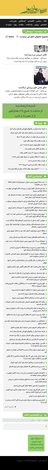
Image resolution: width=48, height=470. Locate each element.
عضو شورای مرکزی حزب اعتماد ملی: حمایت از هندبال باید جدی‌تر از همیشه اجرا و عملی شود (27, 196)
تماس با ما (43, 28)
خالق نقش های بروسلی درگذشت (32, 87)
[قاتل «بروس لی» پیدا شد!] (41, 51)
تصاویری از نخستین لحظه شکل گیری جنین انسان (29, 385)
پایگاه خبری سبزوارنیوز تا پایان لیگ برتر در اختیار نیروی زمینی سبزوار (27, 232)
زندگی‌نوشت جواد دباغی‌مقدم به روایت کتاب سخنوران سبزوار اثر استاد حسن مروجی (26, 309)
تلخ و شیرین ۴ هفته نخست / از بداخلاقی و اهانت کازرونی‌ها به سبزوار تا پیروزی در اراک (26, 284)
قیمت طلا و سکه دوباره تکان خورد (34, 140)
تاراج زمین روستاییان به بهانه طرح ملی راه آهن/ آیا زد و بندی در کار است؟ (26, 401)
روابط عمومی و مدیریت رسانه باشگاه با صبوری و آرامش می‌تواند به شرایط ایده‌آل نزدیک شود (28, 248)
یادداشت (29, 24)
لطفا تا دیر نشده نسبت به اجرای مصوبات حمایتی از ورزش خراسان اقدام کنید (27, 380)
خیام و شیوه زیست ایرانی (37, 396)
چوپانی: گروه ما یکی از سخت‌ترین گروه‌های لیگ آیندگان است (25, 220)
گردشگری (22, 21)
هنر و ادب (13, 21)
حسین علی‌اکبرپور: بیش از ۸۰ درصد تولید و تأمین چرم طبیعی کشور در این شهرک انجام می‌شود (26, 390)
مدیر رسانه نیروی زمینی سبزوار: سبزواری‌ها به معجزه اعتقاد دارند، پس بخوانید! (27, 183)
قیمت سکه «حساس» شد (36, 160)
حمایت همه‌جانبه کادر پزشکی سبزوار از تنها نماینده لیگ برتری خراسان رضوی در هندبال (26, 225)
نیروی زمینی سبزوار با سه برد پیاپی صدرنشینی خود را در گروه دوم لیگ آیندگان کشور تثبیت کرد (27, 215)
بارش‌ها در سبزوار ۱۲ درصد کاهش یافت (32, 152)
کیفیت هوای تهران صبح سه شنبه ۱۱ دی (32, 144)
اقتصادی (30, 21)
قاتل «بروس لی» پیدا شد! (35, 55)
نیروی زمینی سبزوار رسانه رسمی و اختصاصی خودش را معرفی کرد (26, 351)
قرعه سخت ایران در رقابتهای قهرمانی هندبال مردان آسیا (27, 128)
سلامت (21, 24)
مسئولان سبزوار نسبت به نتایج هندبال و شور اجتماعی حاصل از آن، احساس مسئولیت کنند (26, 255)
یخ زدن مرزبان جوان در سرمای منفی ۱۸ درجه (31, 136)
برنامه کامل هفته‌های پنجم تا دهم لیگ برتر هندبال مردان (27, 237)
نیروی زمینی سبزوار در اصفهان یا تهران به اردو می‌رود (28, 289)
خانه (45, 21)
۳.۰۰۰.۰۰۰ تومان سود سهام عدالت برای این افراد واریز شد (26, 168)
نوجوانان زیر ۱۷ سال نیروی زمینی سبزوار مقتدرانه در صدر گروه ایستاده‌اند (26, 242)
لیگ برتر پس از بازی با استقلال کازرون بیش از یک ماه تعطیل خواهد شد (26, 315)
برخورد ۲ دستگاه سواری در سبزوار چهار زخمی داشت (28, 156)
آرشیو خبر (43, 460)
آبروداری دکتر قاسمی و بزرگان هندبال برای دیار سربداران (27, 339)
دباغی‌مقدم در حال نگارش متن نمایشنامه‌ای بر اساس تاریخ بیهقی (27, 261)
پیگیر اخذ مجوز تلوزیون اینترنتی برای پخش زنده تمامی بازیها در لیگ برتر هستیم (26, 303)
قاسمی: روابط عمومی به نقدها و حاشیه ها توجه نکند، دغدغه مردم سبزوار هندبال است (26, 344)
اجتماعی (43, 24)
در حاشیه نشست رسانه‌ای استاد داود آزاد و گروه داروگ (27, 132)
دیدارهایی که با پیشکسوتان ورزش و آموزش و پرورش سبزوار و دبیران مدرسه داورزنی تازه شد (26, 202)
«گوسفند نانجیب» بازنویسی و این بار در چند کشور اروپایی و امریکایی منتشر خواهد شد (27, 374)
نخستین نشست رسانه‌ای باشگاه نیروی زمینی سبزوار (28, 297)
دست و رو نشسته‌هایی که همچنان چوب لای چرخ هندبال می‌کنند (28, 367)
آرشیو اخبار (9, 407)
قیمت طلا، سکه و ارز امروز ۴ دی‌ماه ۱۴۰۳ (32, 164)
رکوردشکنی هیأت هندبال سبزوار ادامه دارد (31, 293)
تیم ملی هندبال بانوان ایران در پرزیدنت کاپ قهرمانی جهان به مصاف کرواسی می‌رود (26, 189)
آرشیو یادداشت (30, 460)
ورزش (36, 24)
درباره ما (9, 24)
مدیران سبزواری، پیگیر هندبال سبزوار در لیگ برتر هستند (27, 335)
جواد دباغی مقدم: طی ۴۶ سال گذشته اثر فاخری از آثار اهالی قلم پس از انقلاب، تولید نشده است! (27, 357)
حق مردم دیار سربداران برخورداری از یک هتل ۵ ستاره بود (27, 273)
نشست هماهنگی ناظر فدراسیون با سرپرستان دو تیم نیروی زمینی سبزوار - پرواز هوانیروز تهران (27, 208)
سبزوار (20, 460)
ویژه (15, 24)
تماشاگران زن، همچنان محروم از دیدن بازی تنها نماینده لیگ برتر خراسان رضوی (26, 322)
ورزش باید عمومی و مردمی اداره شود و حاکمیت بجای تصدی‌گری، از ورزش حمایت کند (29, 278)
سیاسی (38, 21)
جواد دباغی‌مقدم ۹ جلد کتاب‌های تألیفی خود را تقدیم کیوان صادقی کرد (27, 268)
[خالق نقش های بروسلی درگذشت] (41, 84)
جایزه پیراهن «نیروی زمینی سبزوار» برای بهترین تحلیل (28, 327)
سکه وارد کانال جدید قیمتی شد (35, 148)
